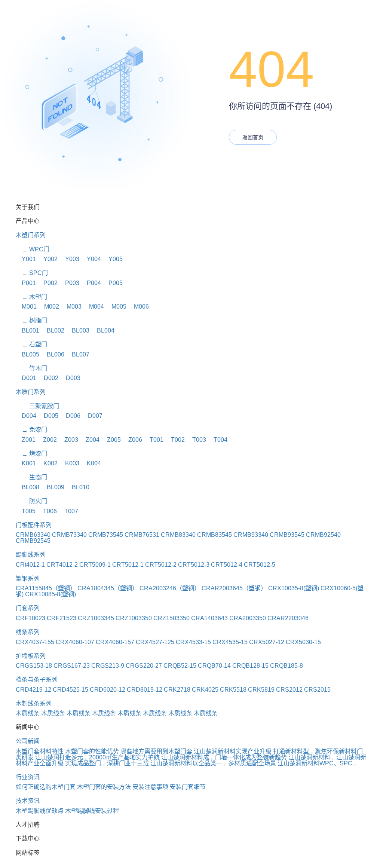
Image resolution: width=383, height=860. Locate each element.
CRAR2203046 (288, 618)
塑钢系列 (28, 578)
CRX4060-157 (115, 642)
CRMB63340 (33, 535)
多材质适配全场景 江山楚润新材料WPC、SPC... (292, 763)
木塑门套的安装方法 (104, 787)
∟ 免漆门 (31, 429)
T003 (196, 440)
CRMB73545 (105, 535)
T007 (68, 511)
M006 (138, 306)
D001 (26, 378)
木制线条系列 (34, 703)
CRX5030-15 (303, 642)
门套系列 (28, 608)
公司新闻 (28, 741)
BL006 (52, 354)
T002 (175, 440)
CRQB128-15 (250, 665)
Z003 (68, 440)
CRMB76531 (142, 535)
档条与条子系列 (37, 679)
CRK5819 (261, 689)
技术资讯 (28, 801)
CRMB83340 (178, 535)
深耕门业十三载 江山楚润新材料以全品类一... (167, 763)
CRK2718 (177, 689)
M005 (115, 306)
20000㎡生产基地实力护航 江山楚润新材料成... (151, 757)
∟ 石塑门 (31, 344)
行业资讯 (28, 777)
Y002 (47, 259)
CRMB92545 (33, 541)
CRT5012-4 (226, 564)
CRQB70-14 (214, 665)
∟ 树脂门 (31, 320)
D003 (70, 378)
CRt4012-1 (30, 564)
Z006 (132, 440)
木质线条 (28, 713)
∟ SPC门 (32, 273)
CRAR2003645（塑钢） (234, 588)
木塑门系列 (31, 235)
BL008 (27, 487)
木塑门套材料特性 (40, 751)
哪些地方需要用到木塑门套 (156, 751)
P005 (112, 283)
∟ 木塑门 (31, 297)
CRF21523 (61, 618)
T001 (153, 440)
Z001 (26, 440)
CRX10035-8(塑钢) (293, 588)
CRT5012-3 (193, 564)
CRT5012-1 (128, 564)
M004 (93, 306)
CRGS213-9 (107, 665)
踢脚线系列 (31, 554)
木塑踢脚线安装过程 (92, 811)
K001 (26, 463)
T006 (47, 511)
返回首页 (252, 137)
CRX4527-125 (155, 642)
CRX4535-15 (230, 642)
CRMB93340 (250, 535)
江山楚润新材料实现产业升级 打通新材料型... (253, 751)
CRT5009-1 (95, 564)
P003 (69, 283)
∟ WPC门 (32, 249)
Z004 (89, 440)
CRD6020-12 (107, 689)
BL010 (77, 487)
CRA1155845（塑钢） (46, 588)
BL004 (102, 330)
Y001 (26, 259)
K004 (91, 463)
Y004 (91, 259)
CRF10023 (30, 618)
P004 (91, 283)
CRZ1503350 (171, 618)
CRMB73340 (69, 535)
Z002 (47, 440)
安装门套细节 (188, 787)
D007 (92, 416)
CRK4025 (205, 689)
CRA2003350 (247, 618)
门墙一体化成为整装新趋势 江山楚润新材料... (275, 757)
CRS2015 (317, 689)
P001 (26, 283)
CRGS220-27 (144, 665)
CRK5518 (233, 689)
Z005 (111, 440)
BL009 (52, 487)
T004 (217, 440)
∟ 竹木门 (31, 368)
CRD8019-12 (144, 689)
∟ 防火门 (31, 501)
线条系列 (28, 632)
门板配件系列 (34, 525)
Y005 (112, 259)
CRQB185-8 (286, 665)
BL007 (77, 354)
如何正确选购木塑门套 (46, 787)
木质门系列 (31, 392)
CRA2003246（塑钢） (170, 588)
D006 (70, 416)
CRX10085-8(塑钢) (50, 594)
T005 (26, 511)
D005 (48, 416)
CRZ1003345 (96, 618)
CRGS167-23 (71, 665)
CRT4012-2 (62, 564)
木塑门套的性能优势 (92, 751)
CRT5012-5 (259, 564)
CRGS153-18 (34, 665)
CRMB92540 (323, 535)
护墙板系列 (31, 656)
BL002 (52, 330)
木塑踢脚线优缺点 (40, 811)
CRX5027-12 (266, 642)
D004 (26, 416)
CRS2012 (289, 689)
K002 (47, 463)
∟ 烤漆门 (31, 453)
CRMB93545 (287, 535)
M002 (48, 306)
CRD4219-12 (33, 689)
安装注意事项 (150, 787)
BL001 (27, 330)
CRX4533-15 (193, 642)
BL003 (77, 330)
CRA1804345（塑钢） (107, 588)
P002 (47, 283)
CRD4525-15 (70, 689)
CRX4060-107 (75, 642)
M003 (71, 306)
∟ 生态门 (31, 477)
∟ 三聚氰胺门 (37, 406)
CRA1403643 (209, 618)
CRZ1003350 (134, 618)
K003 (69, 463)
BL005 (27, 354)
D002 (48, 378)
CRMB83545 (214, 535)
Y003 (69, 259)
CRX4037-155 (35, 642)
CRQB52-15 (179, 665)
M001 (26, 306)
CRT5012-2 (161, 564)
